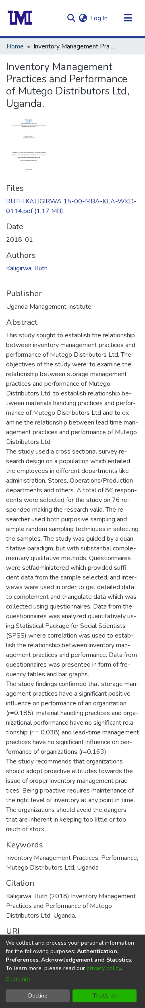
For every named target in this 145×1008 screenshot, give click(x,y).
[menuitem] (83, 18)
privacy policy (104, 968)
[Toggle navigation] (127, 18)
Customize (19, 979)
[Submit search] (71, 18)
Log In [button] (99, 18)
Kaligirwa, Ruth (27, 268)
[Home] (20, 18)
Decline (38, 996)
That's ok (104, 996)
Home (15, 46)
